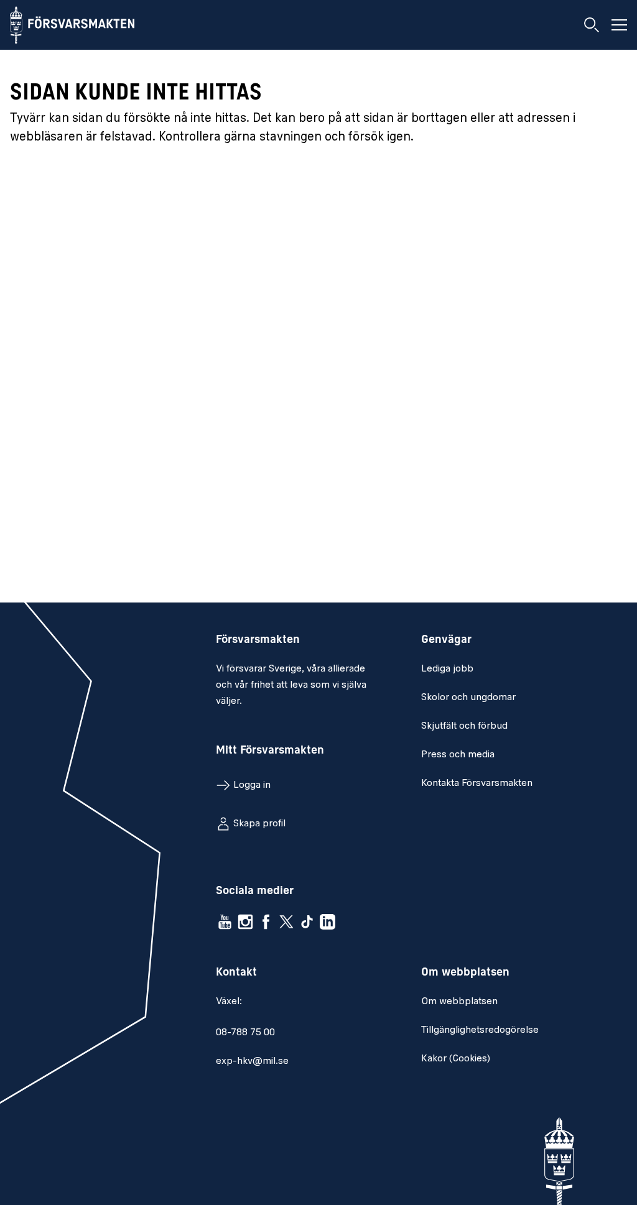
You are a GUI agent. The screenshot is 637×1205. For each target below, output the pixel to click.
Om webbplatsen (459, 1002)
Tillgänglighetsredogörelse (480, 1030)
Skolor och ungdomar (468, 698)
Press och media (458, 755)
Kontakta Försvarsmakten (476, 783)
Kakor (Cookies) (455, 1059)
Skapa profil (259, 824)
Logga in (252, 785)
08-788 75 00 (245, 1033)
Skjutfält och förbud (464, 726)
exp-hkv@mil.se (252, 1061)
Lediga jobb (447, 669)
